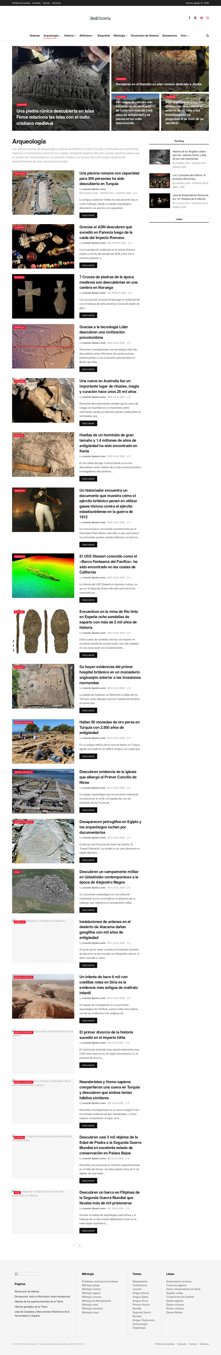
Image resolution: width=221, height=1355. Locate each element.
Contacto (36, 2)
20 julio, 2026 (117, 687)
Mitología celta (90, 1304)
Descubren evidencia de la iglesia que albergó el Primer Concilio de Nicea (107, 777)
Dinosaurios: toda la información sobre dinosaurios (42, 1296)
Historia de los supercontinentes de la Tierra (39, 1301)
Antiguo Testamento (144, 1320)
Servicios (56, 2)
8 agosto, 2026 (175, 129)
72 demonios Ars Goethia (180, 1296)
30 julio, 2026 (117, 342)
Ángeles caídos (174, 1293)
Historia (69, 35)
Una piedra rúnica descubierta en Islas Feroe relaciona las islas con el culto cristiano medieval (55, 117)
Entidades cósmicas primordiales (100, 1281)
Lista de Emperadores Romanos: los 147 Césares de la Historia (191, 196)
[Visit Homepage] (100, 18)
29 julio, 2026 (117, 396)
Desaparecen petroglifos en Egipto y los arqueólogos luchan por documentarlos (110, 827)
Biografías (104, 35)
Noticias (35, 35)
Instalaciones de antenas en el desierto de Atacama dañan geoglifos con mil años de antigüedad (105, 929)
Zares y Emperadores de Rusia (183, 1289)
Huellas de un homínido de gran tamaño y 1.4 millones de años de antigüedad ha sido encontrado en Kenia (108, 442)
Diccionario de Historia (144, 35)
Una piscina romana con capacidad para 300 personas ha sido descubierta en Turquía (109, 178)
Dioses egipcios (174, 1300)
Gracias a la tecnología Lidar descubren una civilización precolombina (103, 332)
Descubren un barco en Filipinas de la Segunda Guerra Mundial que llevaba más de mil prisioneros (109, 1197)
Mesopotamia (140, 1281)
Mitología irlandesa (92, 1308)
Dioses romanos (175, 1304)
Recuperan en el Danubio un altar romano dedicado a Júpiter (159, 84)
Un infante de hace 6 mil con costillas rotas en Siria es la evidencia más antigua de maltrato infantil (108, 984)
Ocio (183, 35)
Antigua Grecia (141, 1293)
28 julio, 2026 (117, 522)
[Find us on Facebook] (189, 18)
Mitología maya (90, 1312)
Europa (21, 104)
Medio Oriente (23, 722)
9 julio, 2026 (116, 1042)
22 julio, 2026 (117, 632)
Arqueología (51, 35)
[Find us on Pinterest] (201, 18)
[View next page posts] (80, 1245)
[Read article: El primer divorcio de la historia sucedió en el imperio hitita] (43, 1051)
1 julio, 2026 (116, 1208)
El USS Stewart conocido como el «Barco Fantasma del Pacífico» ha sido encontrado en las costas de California (108, 564)
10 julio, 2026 (117, 942)
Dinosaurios (169, 35)
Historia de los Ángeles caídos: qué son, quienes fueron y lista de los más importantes (189, 155)
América (20, 327)
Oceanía (20, 381)
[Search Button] (207, 35)
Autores (46, 2)
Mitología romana (91, 1296)
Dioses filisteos (174, 1312)
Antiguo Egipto (140, 1296)
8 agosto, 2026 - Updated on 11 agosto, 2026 (106, 192)
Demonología (140, 1324)
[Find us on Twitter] (195, 18)
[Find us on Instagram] (207, 18)
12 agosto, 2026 (55, 129)
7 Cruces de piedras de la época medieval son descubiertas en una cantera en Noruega (108, 282)
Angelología (139, 1327)
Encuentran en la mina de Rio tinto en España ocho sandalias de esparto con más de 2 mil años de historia (108, 619)
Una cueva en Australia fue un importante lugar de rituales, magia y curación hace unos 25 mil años (109, 386)
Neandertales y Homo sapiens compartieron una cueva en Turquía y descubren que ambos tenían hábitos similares (109, 1089)
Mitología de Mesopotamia (96, 1300)
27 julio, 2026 (117, 577)
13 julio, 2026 (117, 837)
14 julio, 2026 (117, 737)
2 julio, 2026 (116, 1158)
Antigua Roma (140, 1300)
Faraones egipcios (176, 1285)
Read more (89, 215)
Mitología (119, 35)
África (19, 435)
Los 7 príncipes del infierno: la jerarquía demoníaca (189, 176)
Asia (17, 872)
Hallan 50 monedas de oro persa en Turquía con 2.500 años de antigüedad (109, 727)
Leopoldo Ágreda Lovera (31, 129)
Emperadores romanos (178, 1281)
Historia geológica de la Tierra (31, 1306)
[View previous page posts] (73, 1245)
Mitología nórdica (91, 1289)
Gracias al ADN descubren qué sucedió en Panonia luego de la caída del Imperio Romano (105, 232)
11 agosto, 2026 (126, 90)
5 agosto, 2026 (117, 242)
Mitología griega (91, 1285)
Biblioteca (86, 35)
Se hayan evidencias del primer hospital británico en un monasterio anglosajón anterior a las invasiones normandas (110, 674)
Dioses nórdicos (175, 1308)
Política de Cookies (21, 2)
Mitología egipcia (91, 1293)
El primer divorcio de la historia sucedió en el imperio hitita (106, 1034)
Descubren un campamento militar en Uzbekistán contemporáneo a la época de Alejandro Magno (108, 877)
